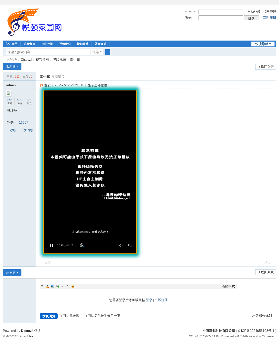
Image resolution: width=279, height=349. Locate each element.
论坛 (13, 59)
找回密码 (269, 11)
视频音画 (65, 43)
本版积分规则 (262, 315)
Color (47, 286)
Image (52, 286)
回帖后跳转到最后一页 (104, 315)
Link (58, 286)
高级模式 (228, 286)
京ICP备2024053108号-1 (256, 330)
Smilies (73, 286)
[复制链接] (58, 76)
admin (11, 85)
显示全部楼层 (97, 85)
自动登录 (253, 11)
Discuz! (26, 59)
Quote (63, 286)
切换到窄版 (274, 4)
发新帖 (11, 66)
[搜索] (107, 52)
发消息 (28, 130)
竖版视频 (59, 59)
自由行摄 (47, 43)
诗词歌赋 (82, 43)
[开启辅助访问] (270, 3)
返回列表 (267, 66)
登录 (149, 300)
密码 (188, 17)
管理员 (12, 110)
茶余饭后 (100, 43)
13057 (23, 122)
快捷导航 (261, 44)
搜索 (96, 52)
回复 (48, 262)
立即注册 (269, 17)
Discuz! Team (27, 336)
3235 (19, 99)
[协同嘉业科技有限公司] (33, 22)
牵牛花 (75, 59)
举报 (267, 262)
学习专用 (11, 43)
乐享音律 (29, 43)
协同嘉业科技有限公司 (4, 60)
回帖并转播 (71, 315)
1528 (10, 99)
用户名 (188, 11)
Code (68, 286)
